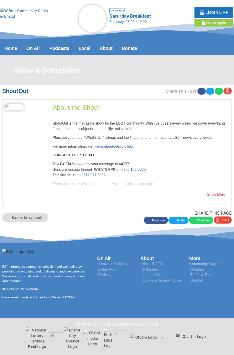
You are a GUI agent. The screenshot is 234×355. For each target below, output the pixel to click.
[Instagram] (204, 47)
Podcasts (59, 48)
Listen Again (215, 23)
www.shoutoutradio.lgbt (114, 146)
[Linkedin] (215, 47)
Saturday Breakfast (130, 16)
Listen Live (216, 12)
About (106, 48)
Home (11, 48)
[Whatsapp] (225, 47)
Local (84, 48)
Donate (129, 48)
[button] (201, 91)
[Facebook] (194, 47)
